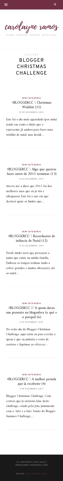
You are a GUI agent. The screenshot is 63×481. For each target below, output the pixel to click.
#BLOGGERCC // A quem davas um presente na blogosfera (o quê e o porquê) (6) (31, 312)
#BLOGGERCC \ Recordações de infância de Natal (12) (31, 238)
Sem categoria (31, 98)
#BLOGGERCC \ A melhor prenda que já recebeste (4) (31, 381)
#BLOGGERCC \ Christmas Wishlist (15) (31, 105)
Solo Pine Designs (36, 474)
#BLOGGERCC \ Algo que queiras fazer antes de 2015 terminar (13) (31, 171)
